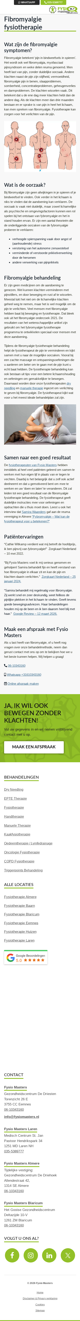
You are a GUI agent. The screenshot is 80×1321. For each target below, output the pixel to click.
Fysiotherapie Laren (19, 940)
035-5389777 (55, 2)
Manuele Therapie (17, 825)
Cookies (40, 1304)
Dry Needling (13, 789)
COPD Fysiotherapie (19, 861)
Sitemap (40, 1310)
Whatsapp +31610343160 (24, 674)
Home (40, 1292)
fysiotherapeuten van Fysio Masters (33, 465)
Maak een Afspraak (34, 747)
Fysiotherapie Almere (20, 897)
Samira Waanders (34, 512)
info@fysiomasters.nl (21, 1117)
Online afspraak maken (23, 683)
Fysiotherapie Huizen (20, 932)
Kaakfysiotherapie (17, 834)
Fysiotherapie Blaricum (21, 914)
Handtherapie (14, 816)
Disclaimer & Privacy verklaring (40, 1298)
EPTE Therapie (15, 798)
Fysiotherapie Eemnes (21, 923)
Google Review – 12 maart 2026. (35, 613)
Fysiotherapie (14, 807)
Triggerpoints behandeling (23, 870)
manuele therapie (31, 388)
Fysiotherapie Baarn (19, 906)
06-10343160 (16, 665)
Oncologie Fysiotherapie (22, 852)
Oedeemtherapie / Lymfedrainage (28, 843)
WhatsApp (28, 2)
